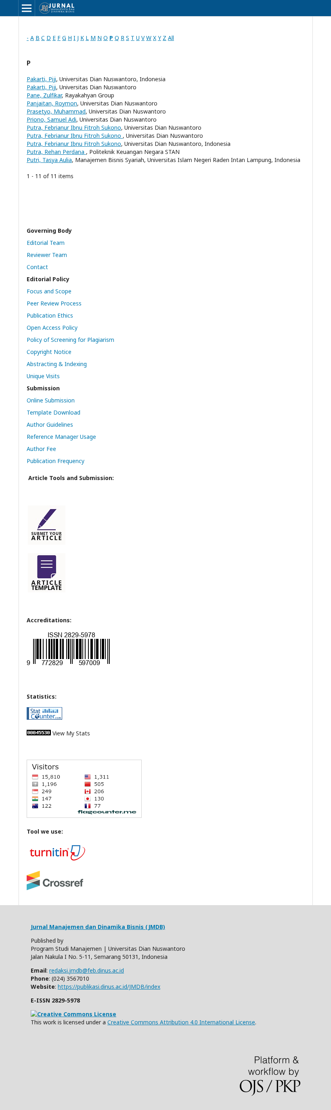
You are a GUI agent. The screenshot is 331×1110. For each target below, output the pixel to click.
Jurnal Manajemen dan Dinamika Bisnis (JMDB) (98, 927)
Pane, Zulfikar (44, 95)
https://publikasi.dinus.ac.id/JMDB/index (109, 986)
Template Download (53, 412)
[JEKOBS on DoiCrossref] (55, 888)
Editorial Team (46, 242)
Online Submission (51, 400)
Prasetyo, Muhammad (56, 111)
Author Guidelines (50, 424)
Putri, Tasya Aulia (49, 160)
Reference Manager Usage (61, 436)
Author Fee (41, 449)
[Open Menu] (27, 8)
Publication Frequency (55, 461)
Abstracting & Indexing (57, 364)
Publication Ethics (50, 315)
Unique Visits (43, 376)
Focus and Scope (49, 291)
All (171, 38)
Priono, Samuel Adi (51, 119)
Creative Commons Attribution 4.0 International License (181, 1022)
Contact (37, 267)
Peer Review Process (54, 303)
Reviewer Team (47, 255)
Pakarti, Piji (41, 79)
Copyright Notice (49, 352)
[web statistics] (39, 733)
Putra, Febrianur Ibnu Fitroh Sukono (74, 127)
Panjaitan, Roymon (52, 103)
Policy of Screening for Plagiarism (70, 339)
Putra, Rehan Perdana (56, 152)
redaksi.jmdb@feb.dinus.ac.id (86, 970)
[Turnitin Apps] (57, 860)
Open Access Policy (52, 327)
